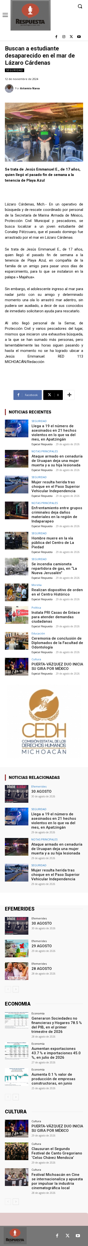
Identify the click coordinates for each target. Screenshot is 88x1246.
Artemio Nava (30, 88)
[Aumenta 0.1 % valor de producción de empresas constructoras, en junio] (16, 1077)
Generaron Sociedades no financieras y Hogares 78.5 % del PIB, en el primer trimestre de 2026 (57, 1025)
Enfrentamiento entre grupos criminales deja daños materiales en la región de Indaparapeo (57, 514)
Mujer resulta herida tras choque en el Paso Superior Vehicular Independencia (56, 486)
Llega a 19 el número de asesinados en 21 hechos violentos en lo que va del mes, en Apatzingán (54, 433)
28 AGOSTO (42, 968)
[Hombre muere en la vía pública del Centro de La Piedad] (16, 541)
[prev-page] (8, 989)
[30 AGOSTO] (16, 794)
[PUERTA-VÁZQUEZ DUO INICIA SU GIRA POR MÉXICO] (16, 667)
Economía (38, 1013)
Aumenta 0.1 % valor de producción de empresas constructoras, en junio (53, 1079)
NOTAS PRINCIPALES (45, 451)
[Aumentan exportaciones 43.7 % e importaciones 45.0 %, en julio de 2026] (16, 1051)
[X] (71, 37)
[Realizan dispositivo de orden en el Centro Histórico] (16, 592)
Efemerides (38, 786)
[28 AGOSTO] (16, 971)
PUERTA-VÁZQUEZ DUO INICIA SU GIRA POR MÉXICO (57, 666)
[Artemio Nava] (10, 88)
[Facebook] (56, 37)
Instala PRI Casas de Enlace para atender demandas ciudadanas (56, 617)
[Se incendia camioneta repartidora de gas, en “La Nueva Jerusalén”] (16, 566)
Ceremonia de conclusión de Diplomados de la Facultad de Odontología (57, 642)
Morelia (37, 585)
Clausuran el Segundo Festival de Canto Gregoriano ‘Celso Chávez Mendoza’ (57, 1153)
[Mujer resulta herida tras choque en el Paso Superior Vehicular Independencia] (16, 484)
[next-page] (16, 989)
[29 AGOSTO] (16, 948)
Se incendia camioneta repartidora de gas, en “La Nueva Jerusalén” (54, 568)
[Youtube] (79, 37)
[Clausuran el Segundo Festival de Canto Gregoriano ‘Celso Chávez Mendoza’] (16, 1151)
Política (36, 607)
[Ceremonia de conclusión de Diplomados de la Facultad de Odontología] (16, 641)
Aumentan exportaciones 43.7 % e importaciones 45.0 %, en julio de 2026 (56, 1053)
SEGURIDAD (14, 70)
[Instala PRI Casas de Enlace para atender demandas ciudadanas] (16, 615)
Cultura (36, 659)
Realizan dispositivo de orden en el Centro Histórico (57, 592)
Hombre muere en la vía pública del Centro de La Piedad (53, 542)
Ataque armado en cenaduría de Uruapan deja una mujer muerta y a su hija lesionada (57, 460)
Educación (38, 633)
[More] (69, 395)
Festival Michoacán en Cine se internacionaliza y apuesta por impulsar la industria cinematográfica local (57, 1181)
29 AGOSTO (42, 946)
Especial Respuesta (42, 444)
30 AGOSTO (41, 791)
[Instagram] (64, 37)
